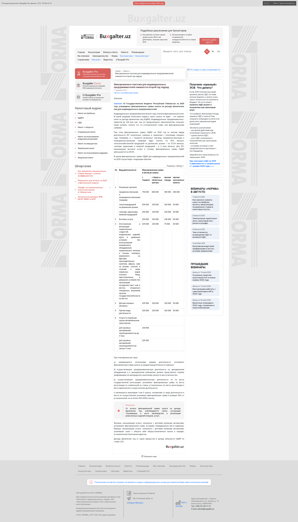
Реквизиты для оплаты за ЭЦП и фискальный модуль (92, 181)
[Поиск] (196, 51)
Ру (207, 51)
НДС (80, 122)
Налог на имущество (87, 143)
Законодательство (100, 56)
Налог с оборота (85, 127)
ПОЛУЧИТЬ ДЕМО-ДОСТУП (209, 41)
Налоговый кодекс (88, 108)
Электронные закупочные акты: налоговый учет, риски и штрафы (205, 219)
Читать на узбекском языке (126, 93)
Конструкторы (126, 56)
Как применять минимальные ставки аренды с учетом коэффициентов (92, 173)
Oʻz (218, 51)
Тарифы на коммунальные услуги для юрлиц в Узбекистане (90, 189)
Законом (118, 104)
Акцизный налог (85, 157)
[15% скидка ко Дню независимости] (205, 69)
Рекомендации (138, 52)
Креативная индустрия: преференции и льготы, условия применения (203, 247)
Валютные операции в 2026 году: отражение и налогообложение (203, 304)
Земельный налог (86, 148)
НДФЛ (81, 118)
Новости (124, 52)
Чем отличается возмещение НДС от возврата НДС (202, 233)
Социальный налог (87, 132)
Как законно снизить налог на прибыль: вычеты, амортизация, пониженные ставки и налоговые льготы (203, 203)
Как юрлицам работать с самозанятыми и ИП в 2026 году (204, 290)
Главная (81, 52)
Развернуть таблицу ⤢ (175, 166)
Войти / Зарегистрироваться (284, 3)
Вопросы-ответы (110, 52)
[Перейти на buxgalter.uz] (115, 36)
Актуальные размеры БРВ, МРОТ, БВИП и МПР (90, 198)
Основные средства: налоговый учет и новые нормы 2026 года (204, 276)
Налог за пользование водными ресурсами (88, 137)
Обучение (95, 60)
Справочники (83, 60)
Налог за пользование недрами (93, 153)
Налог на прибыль (86, 113)
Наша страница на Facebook (144, 493)
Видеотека (108, 60)
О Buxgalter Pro (122, 60)
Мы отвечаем (83, 56)
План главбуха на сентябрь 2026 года (149, 3)
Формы (115, 56)
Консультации (94, 52)
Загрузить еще (150, 456)
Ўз (213, 51)
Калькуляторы (141, 56)
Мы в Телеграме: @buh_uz (143, 498)
